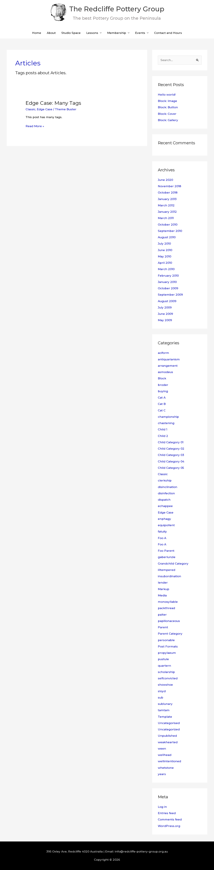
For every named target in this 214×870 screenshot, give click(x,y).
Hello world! (167, 94)
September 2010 (170, 231)
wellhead (164, 755)
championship (168, 416)
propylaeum (167, 652)
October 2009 (168, 288)
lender (163, 582)
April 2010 (165, 262)
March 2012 (166, 205)
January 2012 (167, 211)
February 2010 (168, 275)
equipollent (166, 525)
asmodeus (165, 372)
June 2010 (165, 250)
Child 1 (162, 429)
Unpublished (167, 735)
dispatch (164, 499)
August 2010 (167, 237)
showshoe (165, 684)
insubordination (169, 576)
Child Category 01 (170, 442)
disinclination (167, 487)
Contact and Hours (168, 33)
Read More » (35, 126)
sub (160, 697)
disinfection (166, 493)
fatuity (162, 531)
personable (166, 640)
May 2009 (165, 320)
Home (36, 33)
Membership (116, 33)
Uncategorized (169, 729)
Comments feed (170, 819)
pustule (163, 659)
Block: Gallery (168, 120)
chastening (166, 423)
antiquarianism (169, 359)
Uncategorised (169, 723)
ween (162, 748)
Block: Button (168, 107)
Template (165, 716)
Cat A (162, 397)
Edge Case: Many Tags (53, 103)
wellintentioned (169, 761)
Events (140, 33)
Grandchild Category (173, 563)
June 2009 (165, 313)
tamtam (164, 710)
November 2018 (169, 186)
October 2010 (167, 224)
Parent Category (170, 633)
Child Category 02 (171, 448)
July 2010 (164, 243)
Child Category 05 (171, 467)
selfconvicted (168, 678)
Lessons (92, 33)
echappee (165, 506)
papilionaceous (169, 621)
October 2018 (167, 192)
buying (163, 391)
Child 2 (163, 436)
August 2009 (167, 301)
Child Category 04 (171, 461)
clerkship (165, 480)
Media (162, 595)
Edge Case (44, 109)
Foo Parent (166, 550)
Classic (30, 109)
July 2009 (165, 307)
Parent (163, 627)
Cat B (162, 404)
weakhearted (168, 742)
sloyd (162, 691)
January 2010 (167, 282)
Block (162, 378)
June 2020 (165, 180)
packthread (166, 608)
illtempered (166, 570)
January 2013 (167, 199)
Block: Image (167, 101)
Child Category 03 (171, 455)
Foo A (162, 538)
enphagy (164, 518)
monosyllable (168, 601)
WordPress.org (169, 826)
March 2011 (166, 218)
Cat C (162, 410)
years (162, 774)
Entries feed (167, 813)
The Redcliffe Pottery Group (116, 9)
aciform (163, 353)
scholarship (166, 672)
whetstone (166, 767)
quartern (164, 665)
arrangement (168, 365)
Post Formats (168, 646)
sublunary (165, 704)
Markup (163, 589)
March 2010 (166, 269)
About (51, 33)
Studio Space (71, 33)
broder (163, 385)
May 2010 (164, 256)
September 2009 (170, 294)
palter (162, 614)
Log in (162, 806)
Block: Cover (167, 113)
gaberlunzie (166, 557)
